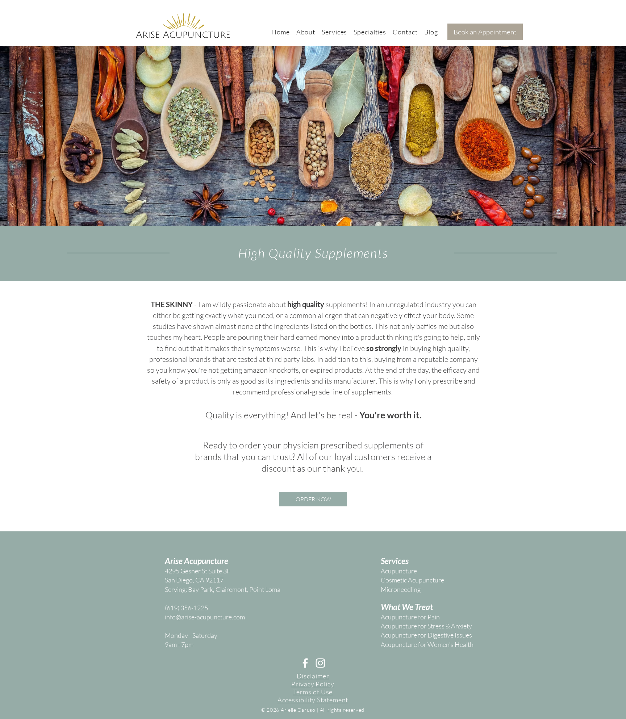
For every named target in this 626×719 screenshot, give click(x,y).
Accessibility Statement (313, 700)
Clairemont (231, 589)
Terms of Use (313, 692)
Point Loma (264, 589)
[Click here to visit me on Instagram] (320, 663)
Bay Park (200, 589)
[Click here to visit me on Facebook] (305, 663)
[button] (306, 32)
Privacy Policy (312, 684)
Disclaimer (313, 676)
